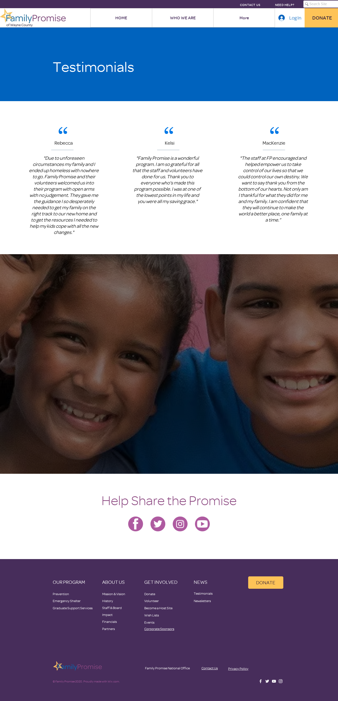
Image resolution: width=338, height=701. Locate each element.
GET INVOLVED (160, 582)
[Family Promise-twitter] (157, 524)
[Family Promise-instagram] (180, 524)
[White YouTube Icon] (273, 681)
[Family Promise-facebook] (135, 524)
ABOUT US (113, 582)
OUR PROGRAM (69, 582)
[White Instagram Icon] (280, 681)
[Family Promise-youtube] (202, 524)
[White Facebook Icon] (260, 681)
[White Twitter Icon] (267, 681)
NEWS (200, 582)
